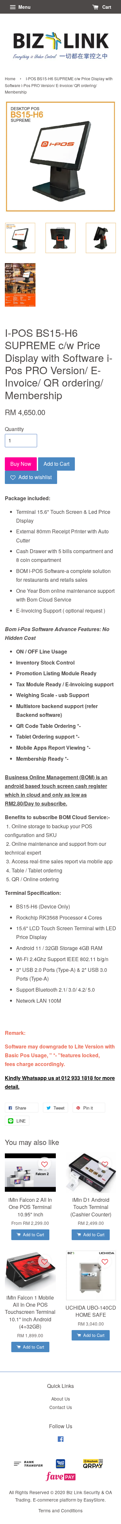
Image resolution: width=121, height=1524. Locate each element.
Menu (24, 7)
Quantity (14, 429)
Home (10, 78)
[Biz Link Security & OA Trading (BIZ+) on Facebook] (60, 1440)
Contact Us (60, 1407)
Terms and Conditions (60, 1510)
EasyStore (94, 1499)
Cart (106, 7)
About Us (60, 1398)
